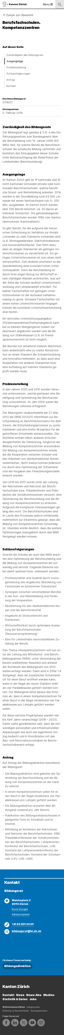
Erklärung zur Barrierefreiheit (15, 1011)
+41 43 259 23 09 (23, 924)
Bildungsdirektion (17, 966)
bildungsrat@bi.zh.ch (26, 931)
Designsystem (33, 1007)
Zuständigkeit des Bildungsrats (24, 55)
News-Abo (33, 995)
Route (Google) (20, 909)
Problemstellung (16, 67)
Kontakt (11, 86)
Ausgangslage (15, 61)
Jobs (33, 999)
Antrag (10, 79)
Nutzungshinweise (39, 1011)
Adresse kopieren (21, 914)
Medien (48, 995)
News (20, 995)
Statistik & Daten (14, 999)
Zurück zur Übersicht (19, 15)
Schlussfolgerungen (18, 73)
